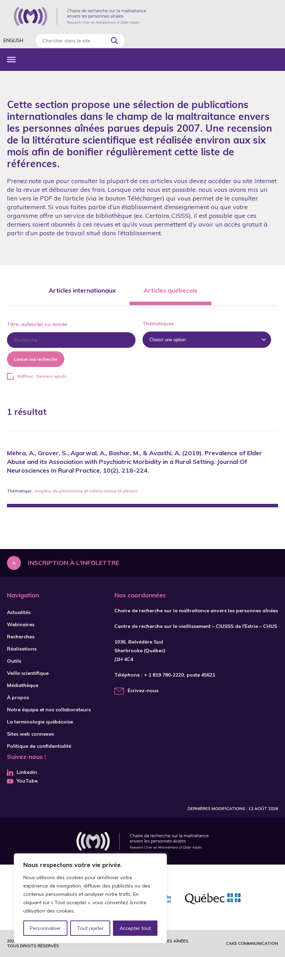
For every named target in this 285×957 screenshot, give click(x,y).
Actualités (19, 612)
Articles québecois (170, 290)
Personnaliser (45, 928)
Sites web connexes (30, 734)
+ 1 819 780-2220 (164, 675)
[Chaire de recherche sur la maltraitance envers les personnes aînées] (80, 16)
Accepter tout (135, 928)
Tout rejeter (90, 928)
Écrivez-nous (143, 690)
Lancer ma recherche (35, 359)
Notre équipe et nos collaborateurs (49, 709)
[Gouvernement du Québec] (212, 899)
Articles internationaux (82, 290)
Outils (14, 661)
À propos (18, 697)
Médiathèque (22, 685)
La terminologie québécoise (40, 722)
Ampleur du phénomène (59, 490)
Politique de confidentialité (39, 746)
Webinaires (20, 624)
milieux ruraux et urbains (113, 490)
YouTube (27, 781)
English (13, 40)
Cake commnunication (252, 943)
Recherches (20, 636)
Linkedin (27, 772)
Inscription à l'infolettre (73, 563)
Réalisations (21, 649)
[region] (90, 898)
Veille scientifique (28, 673)
